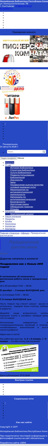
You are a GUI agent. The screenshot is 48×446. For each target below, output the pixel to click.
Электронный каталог (22, 214)
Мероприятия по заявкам (19, 20)
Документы (16, 180)
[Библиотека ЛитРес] (12, 119)
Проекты (10, 219)
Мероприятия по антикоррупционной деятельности (21, 192)
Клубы (8, 221)
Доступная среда (19, 204)
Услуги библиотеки (20, 172)
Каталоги (10, 211)
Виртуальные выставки (17, 18)
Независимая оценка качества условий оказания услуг (26, 186)
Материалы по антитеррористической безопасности (23, 199)
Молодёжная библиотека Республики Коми (24, 1)
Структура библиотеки (22, 170)
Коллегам (10, 226)
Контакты (10, 228)
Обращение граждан (21, 206)
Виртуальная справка (16, 13)
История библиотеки (21, 167)
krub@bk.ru (6, 8)
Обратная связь (13, 25)
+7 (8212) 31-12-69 (23, 6)
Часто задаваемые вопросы (20, 23)
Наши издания (13, 216)
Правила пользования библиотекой (22, 176)
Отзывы (9, 27)
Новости (9, 163)
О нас (8, 165)
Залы (13, 182)
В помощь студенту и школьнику (23, 15)
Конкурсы (10, 224)
